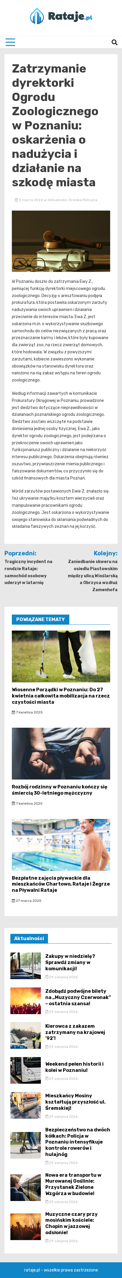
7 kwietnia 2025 (29, 712)
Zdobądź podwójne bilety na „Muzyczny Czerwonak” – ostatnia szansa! (78, 997)
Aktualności (57, 200)
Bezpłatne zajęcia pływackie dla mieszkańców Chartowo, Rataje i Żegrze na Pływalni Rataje (61, 884)
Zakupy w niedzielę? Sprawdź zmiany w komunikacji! (70, 962)
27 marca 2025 (28, 901)
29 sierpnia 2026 (63, 977)
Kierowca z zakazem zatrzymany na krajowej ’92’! (75, 1032)
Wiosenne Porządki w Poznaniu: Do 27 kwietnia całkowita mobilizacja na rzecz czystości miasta (61, 696)
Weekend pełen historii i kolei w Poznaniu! (74, 1067)
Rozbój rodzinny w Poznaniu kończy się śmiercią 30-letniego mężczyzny (59, 790)
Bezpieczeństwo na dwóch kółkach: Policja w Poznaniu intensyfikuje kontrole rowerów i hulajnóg (77, 1142)
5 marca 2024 (31, 200)
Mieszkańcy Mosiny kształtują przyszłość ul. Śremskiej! (75, 1102)
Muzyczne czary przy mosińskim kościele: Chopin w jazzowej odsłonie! (71, 1223)
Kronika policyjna (83, 200)
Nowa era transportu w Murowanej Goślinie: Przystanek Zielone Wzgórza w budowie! (73, 1184)
